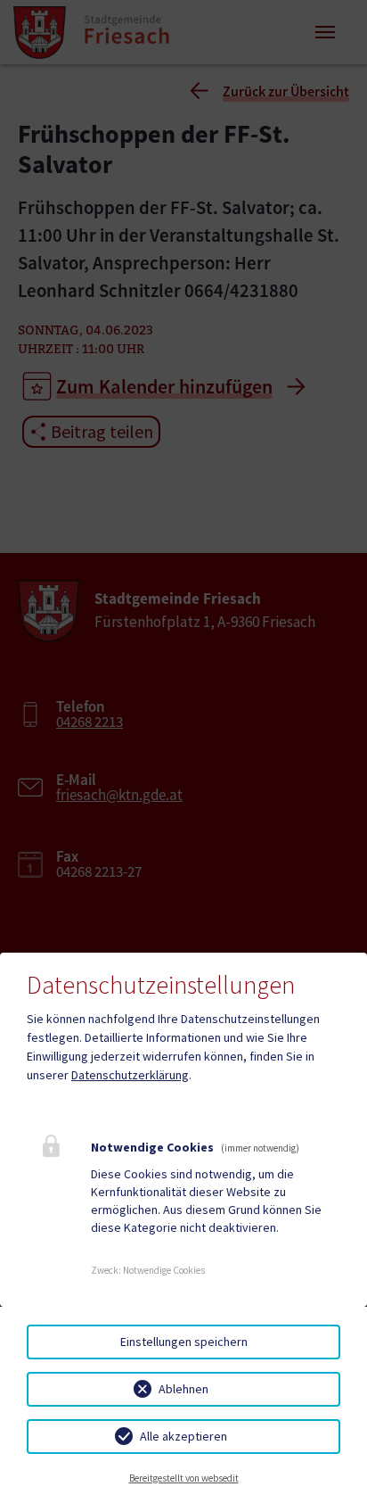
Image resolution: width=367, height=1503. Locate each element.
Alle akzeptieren (183, 1436)
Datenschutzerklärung (130, 1075)
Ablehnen (183, 1389)
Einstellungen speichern (184, 1342)
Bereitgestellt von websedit (184, 1478)
